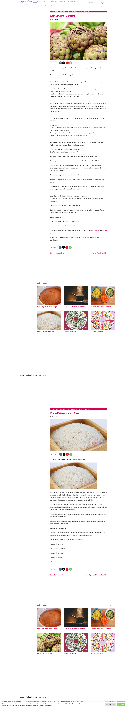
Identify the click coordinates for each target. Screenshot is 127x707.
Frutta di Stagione (97, 332)
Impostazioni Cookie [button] (110, 704)
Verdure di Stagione (70, 332)
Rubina (56, 19)
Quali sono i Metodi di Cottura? (74, 307)
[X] (63, 62)
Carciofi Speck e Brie (57, 253)
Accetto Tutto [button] (121, 704)
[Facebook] (60, 62)
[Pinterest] (67, 62)
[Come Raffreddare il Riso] (49, 320)
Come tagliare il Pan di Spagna (47, 307)
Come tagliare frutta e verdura (101, 307)
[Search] (101, 2)
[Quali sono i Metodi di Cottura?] (76, 295)
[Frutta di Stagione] (103, 320)
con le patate (73, 237)
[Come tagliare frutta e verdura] (103, 295)
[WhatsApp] (70, 62)
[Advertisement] (33, 31)
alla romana (95, 230)
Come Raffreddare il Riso (99, 253)
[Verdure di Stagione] (76, 320)
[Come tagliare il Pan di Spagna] (49, 295)
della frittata (95, 237)
